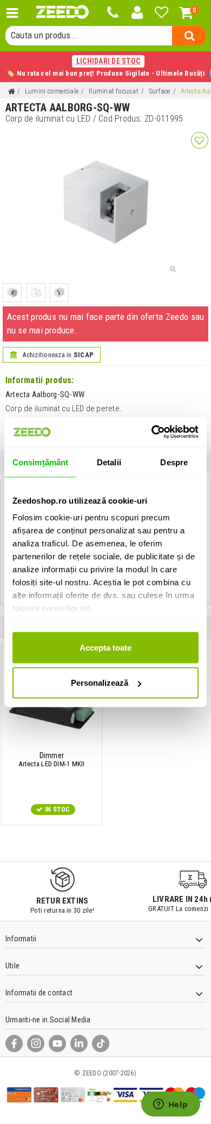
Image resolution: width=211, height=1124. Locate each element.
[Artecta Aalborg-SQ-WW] (12, 293)
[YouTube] (57, 1043)
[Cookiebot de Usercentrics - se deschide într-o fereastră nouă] (152, 432)
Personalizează (99, 682)
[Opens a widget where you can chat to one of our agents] (170, 1105)
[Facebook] (14, 1043)
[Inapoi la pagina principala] (11, 91)
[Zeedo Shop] (62, 12)
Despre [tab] (174, 461)
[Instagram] (35, 1043)
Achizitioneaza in (57, 355)
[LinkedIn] (79, 1043)
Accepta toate (105, 647)
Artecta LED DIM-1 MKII (51, 760)
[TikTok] (100, 1043)
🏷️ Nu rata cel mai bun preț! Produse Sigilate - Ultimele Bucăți (105, 67)
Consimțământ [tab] (40, 461)
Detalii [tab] (109, 461)
